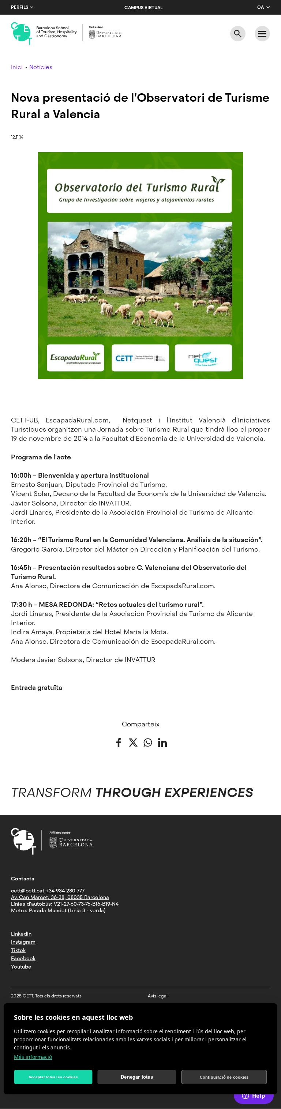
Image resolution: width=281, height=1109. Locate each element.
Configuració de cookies (224, 1077)
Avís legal (158, 996)
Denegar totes (137, 1077)
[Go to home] (66, 33)
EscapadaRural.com (77, 420)
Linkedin (21, 934)
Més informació (33, 1056)
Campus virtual (143, 8)
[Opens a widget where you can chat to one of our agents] (253, 1096)
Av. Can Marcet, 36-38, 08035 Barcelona (60, 897)
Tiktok (18, 950)
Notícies (40, 67)
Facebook (23, 958)
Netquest (140, 420)
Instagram (23, 942)
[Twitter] (133, 742)
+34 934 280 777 (65, 890)
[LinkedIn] (162, 742)
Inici (17, 67)
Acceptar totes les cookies (53, 1077)
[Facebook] (118, 742)
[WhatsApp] (147, 742)
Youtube (21, 966)
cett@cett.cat (27, 890)
